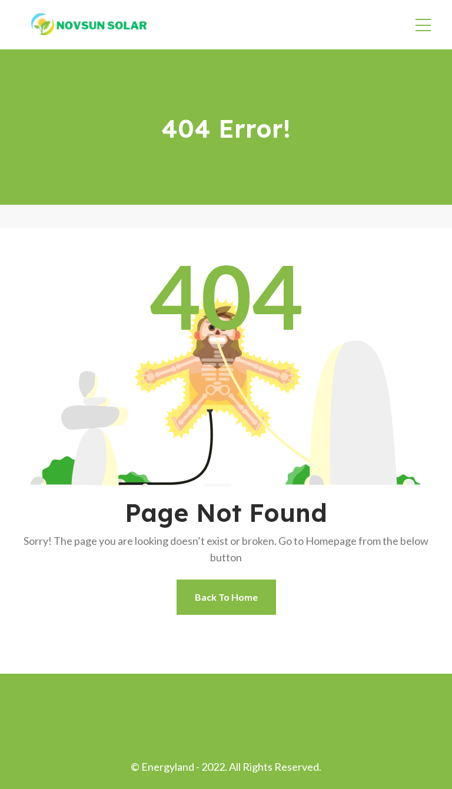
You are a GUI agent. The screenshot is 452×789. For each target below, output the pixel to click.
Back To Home (226, 596)
